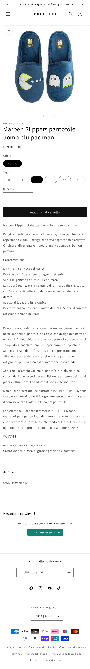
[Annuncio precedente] (7, 4)
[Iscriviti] (68, 572)
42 (37, 180)
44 (64, 180)
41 (25, 180)
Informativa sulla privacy (72, 647)
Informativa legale (53, 660)
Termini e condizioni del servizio (29, 653)
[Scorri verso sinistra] (35, 115)
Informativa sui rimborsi (40, 647)
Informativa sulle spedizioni (66, 653)
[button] (8, 14)
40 (11, 180)
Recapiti (34, 660)
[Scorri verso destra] (54, 115)
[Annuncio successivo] (82, 4)
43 (51, 180)
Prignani (17, 647)
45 (81, 180)
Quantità (8, 189)
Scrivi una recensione (45, 532)
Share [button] (12, 472)
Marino (12, 163)
